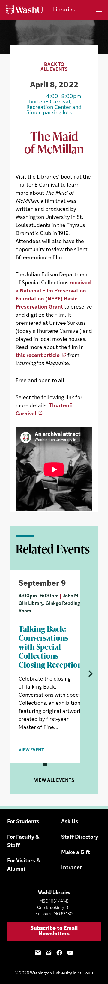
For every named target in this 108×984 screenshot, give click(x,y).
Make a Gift (75, 852)
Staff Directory (79, 837)
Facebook (59, 953)
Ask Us (69, 822)
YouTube (70, 953)
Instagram (49, 953)
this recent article (38, 355)
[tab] (45, 764)
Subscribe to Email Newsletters (54, 931)
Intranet (71, 868)
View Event (31, 750)
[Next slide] (89, 674)
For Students (23, 822)
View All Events (54, 780)
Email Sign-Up (38, 953)
